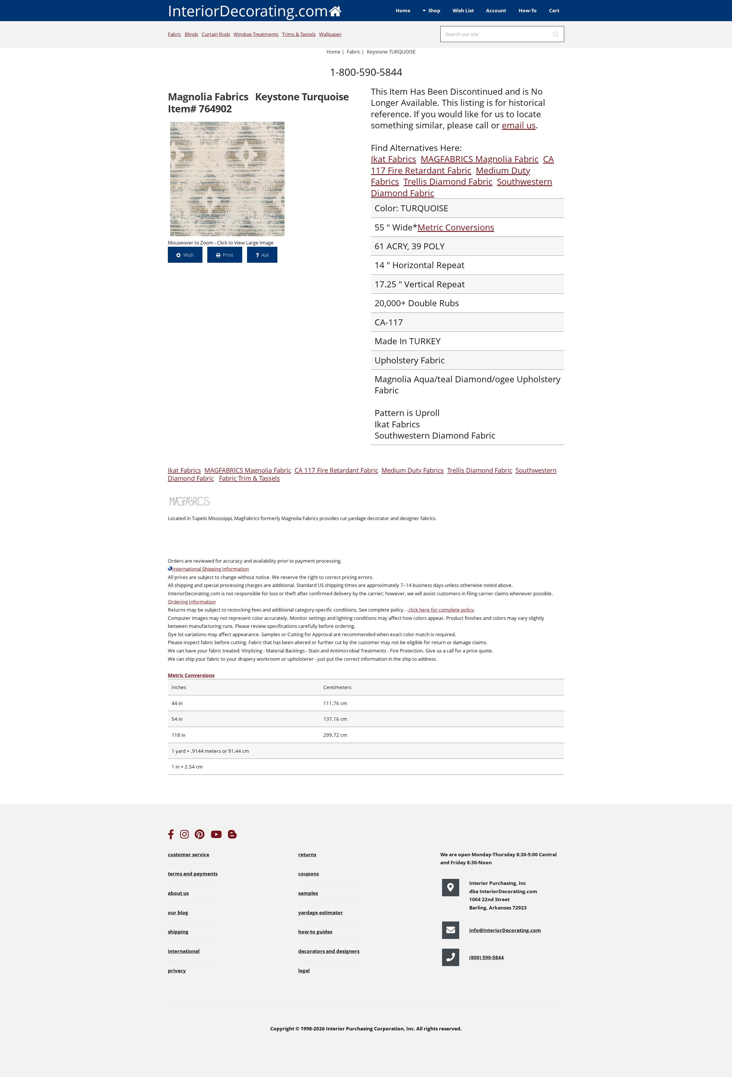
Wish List (463, 10)
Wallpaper (330, 34)
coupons (308, 873)
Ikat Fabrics (393, 159)
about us (178, 892)
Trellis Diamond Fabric (447, 181)
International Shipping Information (210, 568)
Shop (434, 10)
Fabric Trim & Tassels (249, 478)
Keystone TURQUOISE (391, 51)
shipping (178, 931)
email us (519, 125)
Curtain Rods (216, 34)
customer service (188, 854)
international (184, 950)
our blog (178, 912)
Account (496, 10)
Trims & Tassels (299, 34)
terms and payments (193, 873)
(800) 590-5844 (486, 957)
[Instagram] (184, 836)
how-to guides (315, 931)
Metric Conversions (455, 227)
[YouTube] (216, 836)
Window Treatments (256, 34)
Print (228, 254)
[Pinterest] (199, 836)
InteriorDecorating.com (248, 10)
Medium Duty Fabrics (412, 470)
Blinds (191, 34)
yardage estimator (320, 912)
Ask (265, 254)
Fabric (174, 34)
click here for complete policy (440, 609)
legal (304, 970)
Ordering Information (192, 601)
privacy (177, 970)
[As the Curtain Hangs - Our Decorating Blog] (232, 836)
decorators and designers (328, 950)
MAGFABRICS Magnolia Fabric (479, 159)
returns (307, 854)
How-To (528, 10)
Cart (554, 10)
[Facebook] (171, 836)
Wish (188, 254)
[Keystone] (227, 179)
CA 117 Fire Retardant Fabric (462, 164)
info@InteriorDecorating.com (505, 930)
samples (308, 892)
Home (403, 10)
